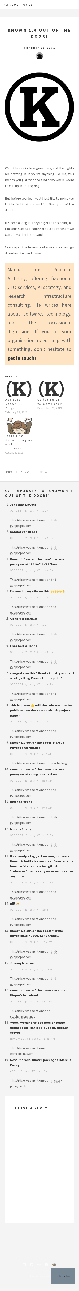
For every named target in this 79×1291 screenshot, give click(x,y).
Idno (8, 472)
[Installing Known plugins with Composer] (19, 426)
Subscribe (63, 1276)
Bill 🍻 (14, 903)
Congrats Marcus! (23, 618)
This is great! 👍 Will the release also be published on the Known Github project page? (41, 710)
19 (46, 472)
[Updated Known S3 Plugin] (19, 389)
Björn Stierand (21, 801)
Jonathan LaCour (23, 504)
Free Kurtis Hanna (23, 645)
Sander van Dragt (23, 531)
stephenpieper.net (22, 1016)
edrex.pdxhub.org (21, 1054)
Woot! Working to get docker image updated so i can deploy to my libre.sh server (39, 1027)
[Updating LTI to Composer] (51, 389)
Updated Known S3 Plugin (14, 404)
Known (26, 472)
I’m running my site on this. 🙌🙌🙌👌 (37, 591)
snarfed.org (59, 763)
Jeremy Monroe (22, 963)
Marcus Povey (18, 4)
